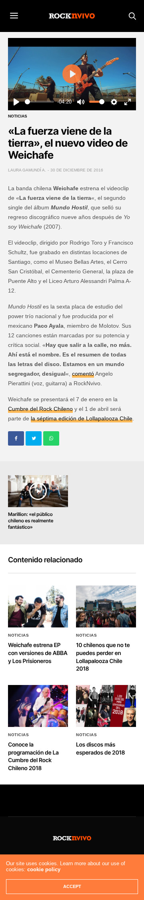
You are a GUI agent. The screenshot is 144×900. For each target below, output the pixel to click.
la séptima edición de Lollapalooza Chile (81, 418)
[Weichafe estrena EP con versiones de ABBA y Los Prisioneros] (38, 606)
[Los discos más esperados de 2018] (106, 706)
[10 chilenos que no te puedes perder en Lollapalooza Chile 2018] (106, 606)
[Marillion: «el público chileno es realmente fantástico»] (38, 491)
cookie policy (43, 869)
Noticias (17, 116)
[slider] (39, 102)
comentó (83, 373)
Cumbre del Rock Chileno (40, 409)
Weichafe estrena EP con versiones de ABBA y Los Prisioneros (38, 653)
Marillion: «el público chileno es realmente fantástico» (30, 520)
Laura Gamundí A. (27, 170)
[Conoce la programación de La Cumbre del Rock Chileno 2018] (38, 706)
